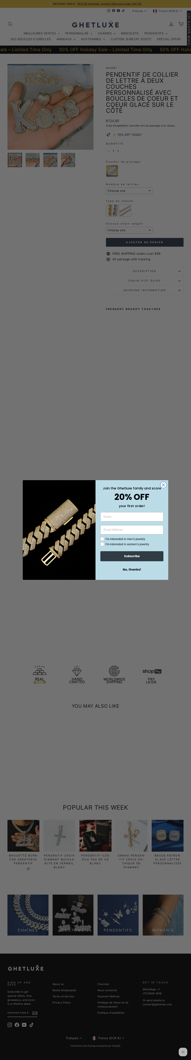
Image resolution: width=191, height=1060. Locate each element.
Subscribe (132, 556)
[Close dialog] (163, 485)
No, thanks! (132, 569)
